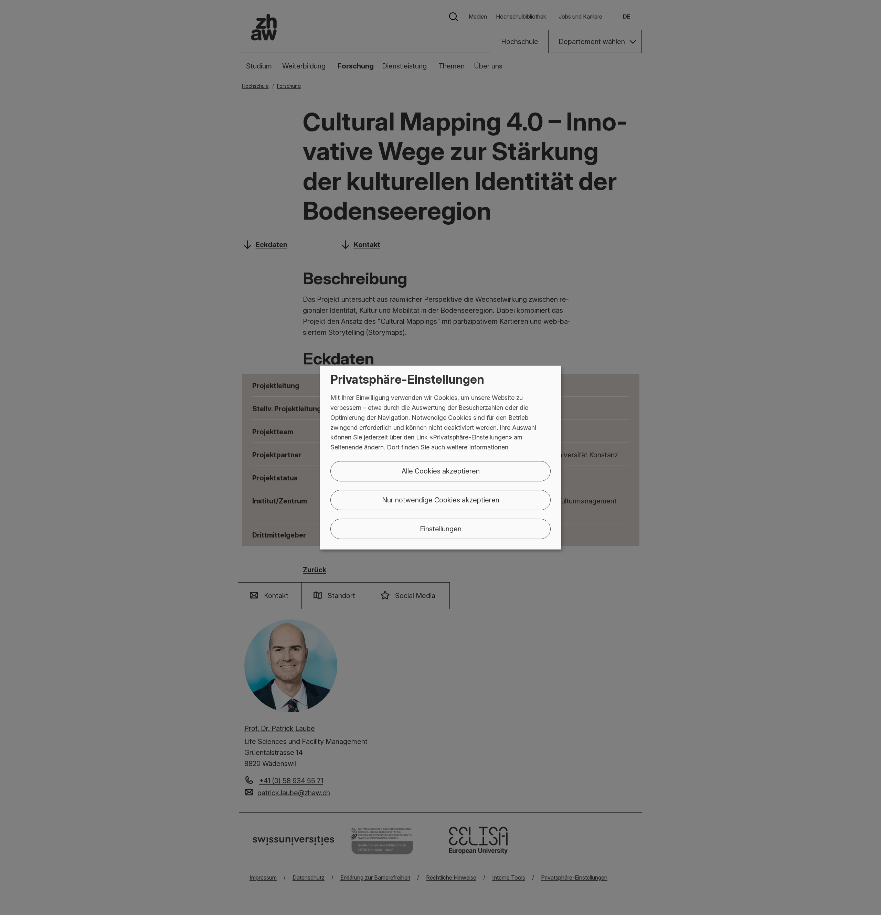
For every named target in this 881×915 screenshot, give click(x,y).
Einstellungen (440, 529)
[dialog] (440, 457)
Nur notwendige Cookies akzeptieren (440, 500)
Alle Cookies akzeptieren (441, 471)
